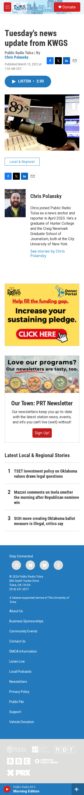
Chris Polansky (16, 57)
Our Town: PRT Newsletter (42, 403)
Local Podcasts (20, 671)
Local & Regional (22, 162)
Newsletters (18, 681)
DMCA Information (23, 651)
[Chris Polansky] (15, 203)
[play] (7, 789)
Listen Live (17, 661)
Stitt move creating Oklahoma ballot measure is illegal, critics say (44, 521)
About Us (16, 611)
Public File (16, 702)
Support (15, 712)
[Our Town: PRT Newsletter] (42, 374)
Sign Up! (42, 432)
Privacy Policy (19, 692)
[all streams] (78, 789)
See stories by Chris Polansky (47, 253)
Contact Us (17, 641)
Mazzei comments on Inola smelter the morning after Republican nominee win (46, 497)
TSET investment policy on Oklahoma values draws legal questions (45, 474)
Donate (69, 7)
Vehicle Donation (21, 722)
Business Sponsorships (26, 621)
